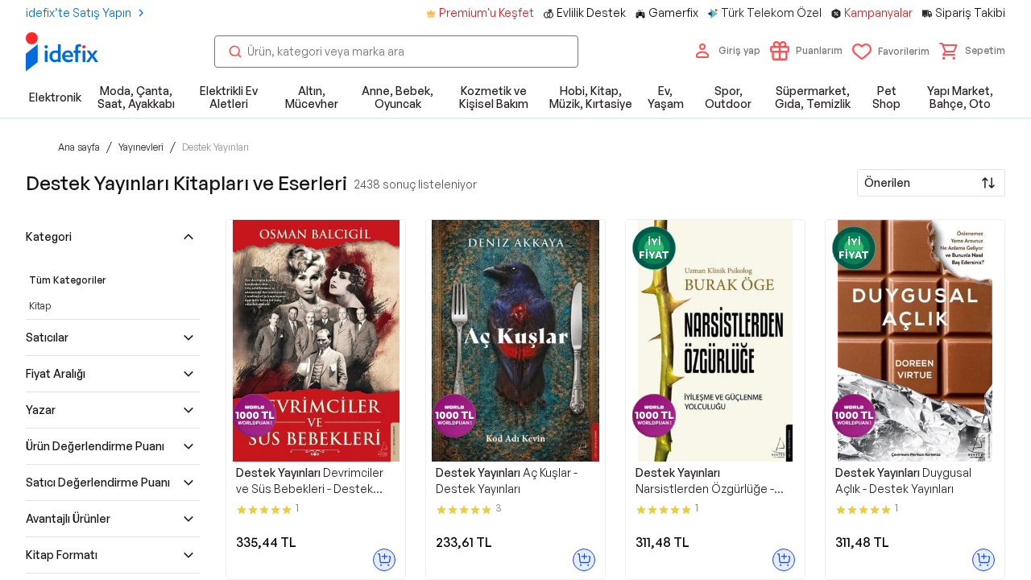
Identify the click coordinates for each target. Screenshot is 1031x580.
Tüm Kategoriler (67, 280)
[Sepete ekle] (384, 560)
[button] (972, 50)
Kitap (40, 306)
